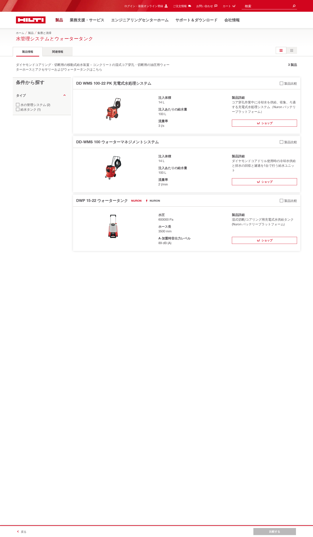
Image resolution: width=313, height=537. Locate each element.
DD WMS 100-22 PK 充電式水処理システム (113, 83)
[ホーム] (31, 19)
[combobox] (269, 5)
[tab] (28, 51)
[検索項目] (294, 5)
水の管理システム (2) (35, 105)
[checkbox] (288, 83)
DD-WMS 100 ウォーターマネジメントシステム (117, 141)
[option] (281, 50)
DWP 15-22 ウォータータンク (102, 200)
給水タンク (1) (30, 109)
